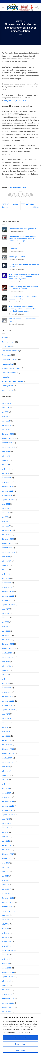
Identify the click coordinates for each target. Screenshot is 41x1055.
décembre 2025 (8, 434)
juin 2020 (5, 723)
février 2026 (6, 425)
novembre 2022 (8, 596)
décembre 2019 (8, 749)
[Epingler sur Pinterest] (27, 195)
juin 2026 (5, 408)
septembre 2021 (8, 657)
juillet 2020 (6, 718)
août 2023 (6, 556)
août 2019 (6, 766)
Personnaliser (20, 1044)
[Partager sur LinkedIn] (31, 195)
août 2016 (6, 915)
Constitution (7, 346)
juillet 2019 (6, 771)
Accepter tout (20, 1038)
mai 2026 (5, 412)
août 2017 (6, 863)
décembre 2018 (8, 801)
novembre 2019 (8, 753)
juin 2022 (5, 618)
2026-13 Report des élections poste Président (22, 320)
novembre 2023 (8, 543)
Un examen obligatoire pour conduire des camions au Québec (23, 287)
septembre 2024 (8, 499)
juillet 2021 (6, 666)
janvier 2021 (7, 692)
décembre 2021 (8, 644)
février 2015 (6, 968)
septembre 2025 (8, 447)
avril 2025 (6, 469)
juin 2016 (5, 924)
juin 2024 (5, 513)
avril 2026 (6, 416)
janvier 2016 (7, 946)
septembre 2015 (8, 950)
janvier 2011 (7, 990)
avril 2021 (6, 679)
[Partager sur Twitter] (18, 195)
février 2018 (6, 845)
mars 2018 (6, 841)
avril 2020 (6, 731)
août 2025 (6, 451)
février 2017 (6, 889)
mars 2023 (6, 578)
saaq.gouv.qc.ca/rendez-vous (14, 101)
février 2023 (6, 583)
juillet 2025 (6, 456)
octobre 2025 (7, 443)
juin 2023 (5, 565)
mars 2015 (6, 963)
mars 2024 (6, 526)
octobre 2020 (7, 705)
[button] (3, 7)
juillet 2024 (6, 508)
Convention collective (10, 351)
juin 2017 (5, 871)
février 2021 (6, 688)
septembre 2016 (8, 911)
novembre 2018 (8, 806)
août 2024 (6, 504)
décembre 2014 (8, 972)
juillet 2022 (6, 613)
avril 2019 (6, 784)
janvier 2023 (7, 587)
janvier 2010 (7, 994)
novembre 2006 (8, 1007)
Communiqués (7, 342)
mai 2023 (5, 569)
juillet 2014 (6, 981)
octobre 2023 (7, 548)
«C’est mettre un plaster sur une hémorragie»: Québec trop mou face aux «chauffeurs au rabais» (22, 308)
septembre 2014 (8, 977)
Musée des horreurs (9, 359)
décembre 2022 (8, 591)
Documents (6, 355)
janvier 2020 (7, 745)
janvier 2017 (7, 893)
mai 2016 (5, 928)
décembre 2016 (8, 898)
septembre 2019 (8, 762)
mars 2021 (6, 683)
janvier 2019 (7, 797)
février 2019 (6, 793)
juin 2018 (5, 828)
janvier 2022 (7, 640)
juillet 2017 (6, 867)
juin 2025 (5, 460)
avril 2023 (6, 574)
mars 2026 (6, 421)
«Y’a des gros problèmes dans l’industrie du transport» (24, 265)
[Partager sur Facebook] (14, 195)
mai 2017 (5, 876)
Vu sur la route (7, 390)
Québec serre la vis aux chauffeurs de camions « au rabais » (23, 297)
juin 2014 (5, 985)
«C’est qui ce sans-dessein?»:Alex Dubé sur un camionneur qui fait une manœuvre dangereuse (24, 276)
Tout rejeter (20, 1050)
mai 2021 (5, 675)
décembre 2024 (8, 486)
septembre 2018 (8, 815)
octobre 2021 (7, 653)
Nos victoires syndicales (11, 368)
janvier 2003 (7, 1011)
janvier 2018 (7, 850)
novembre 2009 (8, 998)
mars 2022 (6, 631)
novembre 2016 (8, 902)
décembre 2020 (8, 696)
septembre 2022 (8, 604)
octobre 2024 (7, 495)
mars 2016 (6, 937)
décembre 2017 (8, 854)
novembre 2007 (8, 1003)
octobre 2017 (7, 858)
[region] (20, 1034)
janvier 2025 (7, 482)
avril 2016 (6, 933)
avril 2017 (6, 880)
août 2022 (6, 609)
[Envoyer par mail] (22, 195)
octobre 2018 (7, 810)
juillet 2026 (6, 403)
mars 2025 (6, 473)
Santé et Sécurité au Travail (12, 381)
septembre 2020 (8, 709)
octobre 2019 (7, 758)
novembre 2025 (8, 438)
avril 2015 (6, 959)
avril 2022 (6, 626)
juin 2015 (5, 955)
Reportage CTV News (17, 256)
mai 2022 (5, 622)
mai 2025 (5, 464)
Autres (4, 337)
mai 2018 (5, 832)
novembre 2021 (8, 648)
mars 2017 (6, 885)
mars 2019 (6, 788)
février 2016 (6, 941)
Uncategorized (7, 386)
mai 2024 (5, 517)
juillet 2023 (6, 561)
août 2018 (6, 819)
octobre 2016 (7, 906)
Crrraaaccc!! (13, 248)
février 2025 (6, 478)
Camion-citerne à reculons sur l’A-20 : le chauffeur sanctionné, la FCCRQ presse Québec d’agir (23, 238)
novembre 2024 (8, 491)
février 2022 (6, 635)
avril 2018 (6, 836)
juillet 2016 (6, 920)
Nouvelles (20, 21)
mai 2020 (5, 727)
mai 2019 (5, 780)
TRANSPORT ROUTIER (16, 187)
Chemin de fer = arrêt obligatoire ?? (22, 228)
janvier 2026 (7, 429)
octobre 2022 (7, 600)
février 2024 (6, 530)
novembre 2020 (8, 701)
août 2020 (6, 714)
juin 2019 (5, 775)
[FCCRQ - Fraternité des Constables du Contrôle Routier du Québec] (20, 7)
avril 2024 (6, 521)
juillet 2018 (6, 823)
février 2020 (6, 740)
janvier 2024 (7, 535)
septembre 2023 (8, 552)
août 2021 (6, 661)
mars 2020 (6, 736)
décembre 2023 (8, 539)
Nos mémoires (7, 364)
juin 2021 (5, 670)
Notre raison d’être (9, 372)
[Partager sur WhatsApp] (10, 195)
